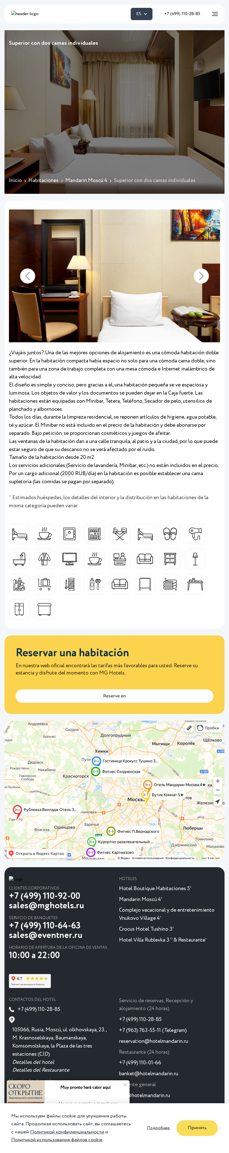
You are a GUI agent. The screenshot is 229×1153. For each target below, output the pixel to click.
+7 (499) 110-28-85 (182, 14)
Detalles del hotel (33, 1062)
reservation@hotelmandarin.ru (153, 1041)
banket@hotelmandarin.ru (148, 1073)
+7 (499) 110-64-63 (45, 925)
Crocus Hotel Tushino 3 (146, 929)
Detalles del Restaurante (40, 1070)
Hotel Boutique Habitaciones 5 (155, 888)
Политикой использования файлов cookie (56, 1139)
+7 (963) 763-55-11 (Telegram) (153, 1030)
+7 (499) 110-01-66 (140, 1062)
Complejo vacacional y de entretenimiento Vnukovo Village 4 (166, 914)
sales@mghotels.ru (46, 905)
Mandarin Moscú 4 (140, 899)
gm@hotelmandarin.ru (144, 1095)
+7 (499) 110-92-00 (44, 896)
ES (138, 14)
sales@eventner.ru (45, 935)
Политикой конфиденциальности (67, 1132)
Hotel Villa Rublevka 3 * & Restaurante (163, 940)
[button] (27, 276)
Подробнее (158, 1128)
